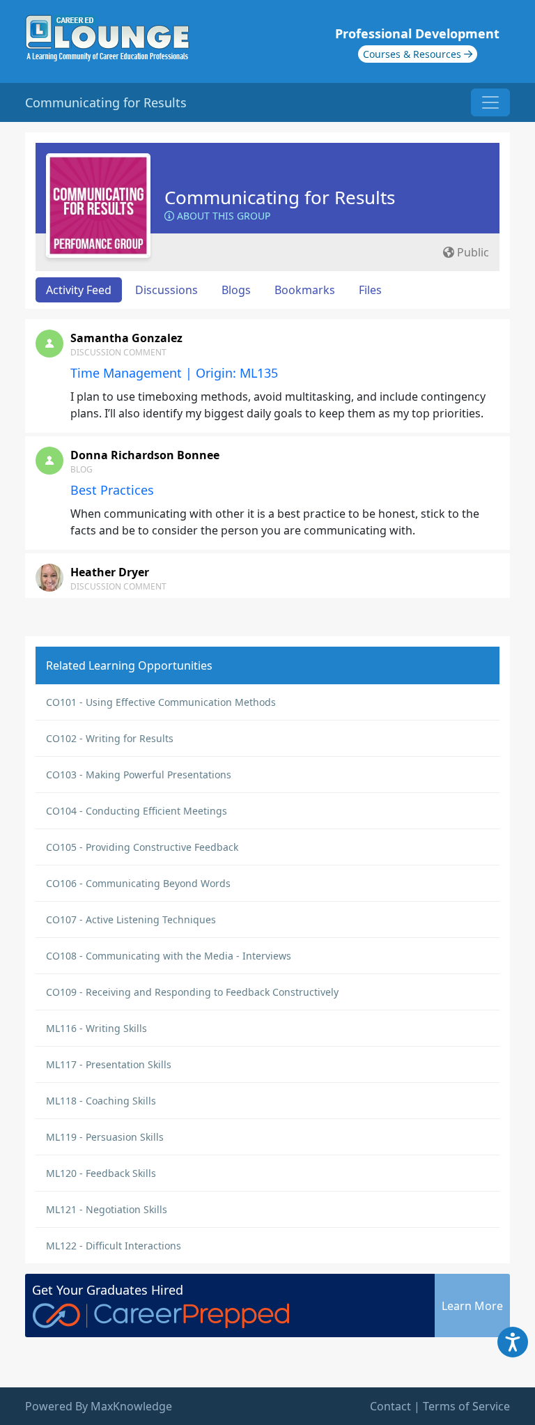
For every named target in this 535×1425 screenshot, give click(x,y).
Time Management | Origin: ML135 (174, 372)
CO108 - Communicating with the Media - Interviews (168, 955)
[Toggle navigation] (490, 102)
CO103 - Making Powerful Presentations (138, 774)
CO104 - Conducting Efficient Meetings (136, 810)
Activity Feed (78, 290)
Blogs (236, 290)
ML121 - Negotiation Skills (106, 1209)
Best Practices (112, 490)
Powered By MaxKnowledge (98, 1406)
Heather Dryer (109, 572)
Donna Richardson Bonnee (144, 455)
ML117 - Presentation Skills (108, 1064)
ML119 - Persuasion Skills (105, 1136)
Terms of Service (466, 1406)
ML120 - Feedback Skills (101, 1173)
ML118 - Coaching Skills (101, 1100)
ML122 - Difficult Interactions (113, 1245)
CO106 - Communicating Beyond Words (138, 883)
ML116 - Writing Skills (96, 1028)
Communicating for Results (279, 197)
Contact (390, 1406)
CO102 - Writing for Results (109, 738)
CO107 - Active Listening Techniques (131, 919)
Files (370, 290)
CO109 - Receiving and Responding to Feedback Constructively (192, 992)
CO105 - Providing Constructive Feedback (142, 847)
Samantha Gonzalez (126, 338)
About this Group (222, 215)
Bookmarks (304, 290)
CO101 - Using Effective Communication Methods (161, 702)
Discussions (166, 290)
